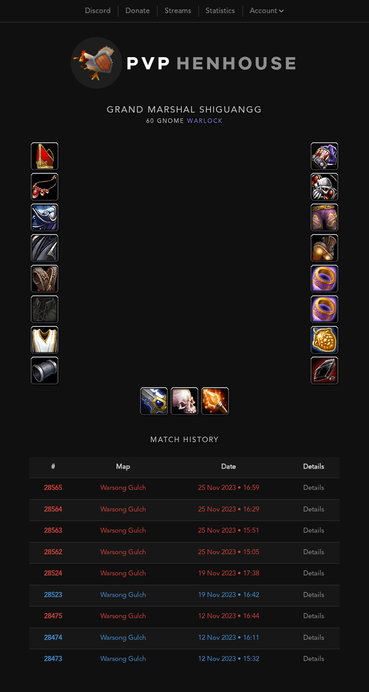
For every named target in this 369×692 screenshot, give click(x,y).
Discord (98, 11)
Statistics (220, 11)
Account (264, 11)
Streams (178, 11)
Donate (138, 11)
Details (313, 488)
